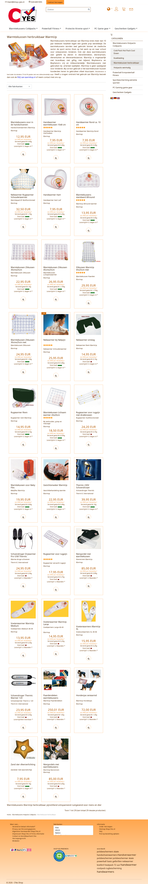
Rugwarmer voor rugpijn (55, 554)
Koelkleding (119, 58)
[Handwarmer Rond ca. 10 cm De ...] (88, 106)
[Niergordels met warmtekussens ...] (55, 749)
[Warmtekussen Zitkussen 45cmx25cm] (55, 299)
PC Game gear (101, 28)
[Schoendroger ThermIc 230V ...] (88, 469)
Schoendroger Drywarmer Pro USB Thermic (23, 555)
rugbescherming (114, 868)
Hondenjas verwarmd (86, 695)
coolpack (101, 868)
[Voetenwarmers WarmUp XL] (88, 658)
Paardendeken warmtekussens (50, 696)
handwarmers (105, 871)
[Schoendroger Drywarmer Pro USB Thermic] (23, 585)
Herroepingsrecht (19, 838)
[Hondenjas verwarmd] (88, 727)
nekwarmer (127, 861)
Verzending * (28, 139)
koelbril (100, 864)
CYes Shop (18, 882)
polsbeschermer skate (123, 858)
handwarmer (129, 864)
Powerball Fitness (50, 28)
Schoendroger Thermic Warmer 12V (22, 696)
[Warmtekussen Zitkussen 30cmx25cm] (23, 299)
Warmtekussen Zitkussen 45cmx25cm (55, 268)
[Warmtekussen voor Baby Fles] (23, 516)
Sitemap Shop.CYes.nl (107, 829)
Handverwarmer (126, 854)
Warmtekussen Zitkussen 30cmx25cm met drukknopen (22, 342)
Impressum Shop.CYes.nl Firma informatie (28, 834)
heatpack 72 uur (112, 864)
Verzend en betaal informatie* (23, 826)
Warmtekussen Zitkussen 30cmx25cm (22, 268)
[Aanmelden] (116, 9)
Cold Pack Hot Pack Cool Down (124, 52)
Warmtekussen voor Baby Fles (23, 486)
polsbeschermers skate (108, 851)
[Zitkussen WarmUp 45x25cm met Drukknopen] (88, 302)
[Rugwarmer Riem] (23, 444)
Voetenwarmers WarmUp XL (88, 627)
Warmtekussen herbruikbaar (126, 63)
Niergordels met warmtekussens (51, 765)
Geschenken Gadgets (125, 28)
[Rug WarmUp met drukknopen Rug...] (88, 397)
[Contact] (131, 9)
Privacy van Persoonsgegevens (23, 829)
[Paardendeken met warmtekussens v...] (55, 680)
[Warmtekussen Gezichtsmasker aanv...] (55, 469)
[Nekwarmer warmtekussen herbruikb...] (55, 324)
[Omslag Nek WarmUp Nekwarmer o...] (88, 324)
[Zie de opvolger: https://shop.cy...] (23, 680)
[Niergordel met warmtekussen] (88, 585)
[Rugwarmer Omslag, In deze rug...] (23, 397)
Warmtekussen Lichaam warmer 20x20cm (54, 413)
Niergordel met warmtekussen (83, 555)
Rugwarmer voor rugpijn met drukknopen (88, 413)
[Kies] (73, 827)
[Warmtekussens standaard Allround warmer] (88, 230)
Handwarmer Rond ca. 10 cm (88, 123)
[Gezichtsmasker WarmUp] (55, 516)
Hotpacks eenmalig (122, 67)
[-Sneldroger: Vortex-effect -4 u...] (23, 538)
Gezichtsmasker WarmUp (55, 485)
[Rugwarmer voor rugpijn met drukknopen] (88, 444)
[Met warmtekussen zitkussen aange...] (23, 252)
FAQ (100, 831)
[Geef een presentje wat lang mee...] (55, 179)
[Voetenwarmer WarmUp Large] (55, 653)
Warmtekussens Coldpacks (22, 28)
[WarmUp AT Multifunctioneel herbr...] (23, 179)
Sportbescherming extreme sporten (125, 81)
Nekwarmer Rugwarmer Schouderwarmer (22, 196)
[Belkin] (73, 833)
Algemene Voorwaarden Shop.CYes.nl (26, 831)
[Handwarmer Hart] (55, 226)
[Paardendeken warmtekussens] (55, 727)
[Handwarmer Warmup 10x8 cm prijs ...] (55, 106)
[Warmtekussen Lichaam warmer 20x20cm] (55, 447)
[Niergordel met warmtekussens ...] (88, 538)
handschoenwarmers (107, 855)
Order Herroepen (105, 826)
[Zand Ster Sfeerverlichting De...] (23, 749)
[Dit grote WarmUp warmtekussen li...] (55, 252)
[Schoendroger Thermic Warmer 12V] (23, 727)
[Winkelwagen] (124, 9)
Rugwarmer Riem (19, 412)
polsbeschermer (104, 858)
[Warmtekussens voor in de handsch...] (23, 106)
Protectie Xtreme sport (77, 28)
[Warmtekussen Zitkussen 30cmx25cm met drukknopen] (23, 371)
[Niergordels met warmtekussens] (55, 796)
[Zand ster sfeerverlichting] (23, 796)
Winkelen (15, 841)
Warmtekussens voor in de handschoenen (22, 123)
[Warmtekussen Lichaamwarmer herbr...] (23, 324)
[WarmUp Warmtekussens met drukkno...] (88, 252)
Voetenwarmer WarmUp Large (55, 623)
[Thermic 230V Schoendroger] (88, 516)
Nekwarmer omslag (85, 339)
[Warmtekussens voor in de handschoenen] (23, 153)
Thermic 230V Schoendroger (83, 486)
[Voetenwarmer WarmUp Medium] (23, 655)
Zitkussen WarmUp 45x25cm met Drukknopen (85, 270)
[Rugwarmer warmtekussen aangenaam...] (55, 538)
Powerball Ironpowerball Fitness (123, 73)
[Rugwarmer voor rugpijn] (55, 589)
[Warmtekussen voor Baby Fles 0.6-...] (23, 469)
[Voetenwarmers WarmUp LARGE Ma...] (55, 608)
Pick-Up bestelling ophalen (109, 834)
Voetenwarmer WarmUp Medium (22, 624)
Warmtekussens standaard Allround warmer (85, 197)
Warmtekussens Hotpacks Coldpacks (124, 44)
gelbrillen (117, 861)
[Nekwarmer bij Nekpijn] (55, 375)
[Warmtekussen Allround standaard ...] (88, 179)
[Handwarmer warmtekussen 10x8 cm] (55, 157)
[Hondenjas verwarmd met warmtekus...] (88, 680)
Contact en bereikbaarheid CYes (24, 836)
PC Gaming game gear (122, 87)
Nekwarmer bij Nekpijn (54, 339)
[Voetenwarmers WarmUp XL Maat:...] (89, 611)
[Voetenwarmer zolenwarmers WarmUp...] (23, 609)
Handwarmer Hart (52, 194)
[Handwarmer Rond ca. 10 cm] (88, 157)
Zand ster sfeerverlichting (23, 764)
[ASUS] (73, 830)
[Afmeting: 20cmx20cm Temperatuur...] (55, 397)
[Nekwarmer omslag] (88, 371)
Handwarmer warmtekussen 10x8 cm (54, 123)
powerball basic (104, 861)
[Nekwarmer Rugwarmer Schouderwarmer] (23, 226)
